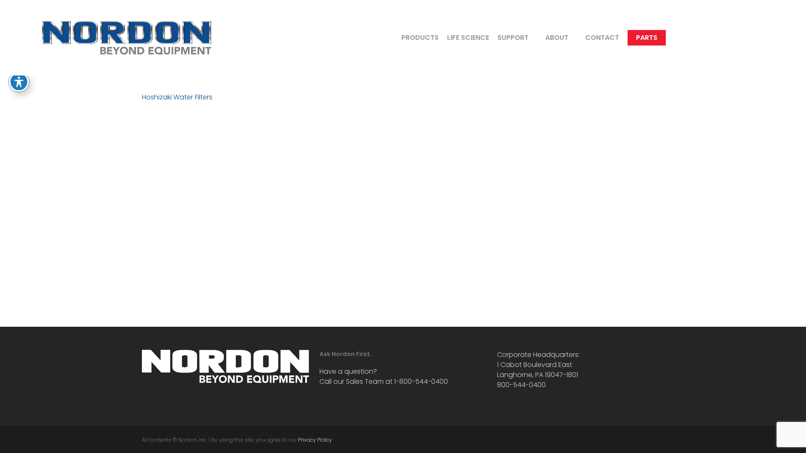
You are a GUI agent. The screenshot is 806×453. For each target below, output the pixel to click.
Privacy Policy (315, 439)
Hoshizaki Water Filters (177, 97)
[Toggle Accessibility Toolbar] (19, 82)
